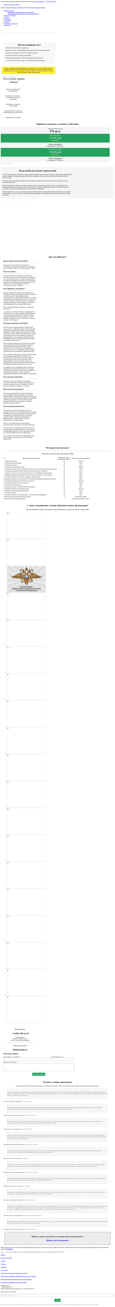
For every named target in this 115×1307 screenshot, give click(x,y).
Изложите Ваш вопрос (10, 1062)
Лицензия (4, 1267)
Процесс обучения (6, 1258)
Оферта (3, 1255)
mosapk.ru (9, 1249)
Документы (4, 1270)
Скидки (3, 1261)
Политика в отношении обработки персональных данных (18, 1276)
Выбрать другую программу (57, 1240)
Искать (57, 1300)
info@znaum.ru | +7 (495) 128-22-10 (45, 1)
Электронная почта (57, 1057)
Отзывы (3, 1264)
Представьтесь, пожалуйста (12, 1057)
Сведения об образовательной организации (14, 1273)
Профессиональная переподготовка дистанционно (16, 1279)
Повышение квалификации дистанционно (14, 1282)
